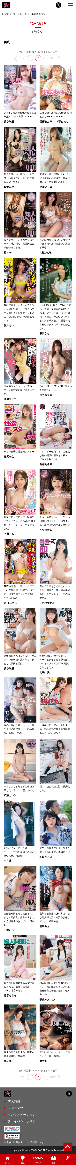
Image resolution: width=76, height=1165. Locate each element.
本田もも (9, 533)
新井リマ (9, 325)
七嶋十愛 (45, 672)
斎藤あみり (46, 121)
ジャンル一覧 (20, 14)
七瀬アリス (46, 187)
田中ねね (9, 930)
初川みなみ (10, 603)
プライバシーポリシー (23, 1121)
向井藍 (7, 860)
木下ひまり (62, 121)
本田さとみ (46, 857)
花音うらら (10, 995)
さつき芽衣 (46, 395)
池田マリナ (10, 399)
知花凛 (7, 1061)
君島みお (45, 926)
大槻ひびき (46, 252)
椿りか (7, 252)
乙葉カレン (10, 795)
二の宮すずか (47, 603)
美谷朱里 (9, 121)
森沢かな (9, 187)
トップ (5, 14)
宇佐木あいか (47, 999)
